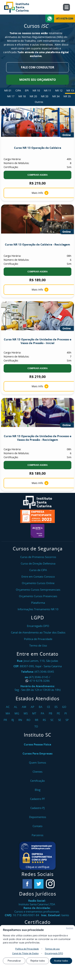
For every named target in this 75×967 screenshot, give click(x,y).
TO (36, 726)
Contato (37, 826)
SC (52, 720)
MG (17, 713)
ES (56, 707)
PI (66, 713)
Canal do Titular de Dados (25, 953)
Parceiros (37, 835)
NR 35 (67, 96)
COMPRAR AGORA (37, 175)
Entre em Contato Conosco (38, 576)
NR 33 (44, 96)
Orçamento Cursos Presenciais (38, 596)
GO (64, 707)
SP (68, 720)
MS (26, 713)
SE (60, 720)
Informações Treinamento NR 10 (38, 609)
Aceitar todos (61, 960)
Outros (39, 102)
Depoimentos (37, 817)
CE (49, 707)
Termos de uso (52, 948)
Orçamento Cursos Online (38, 583)
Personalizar (14, 960)
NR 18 (22, 96)
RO (29, 720)
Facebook (27, 884)
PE (59, 713)
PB (51, 713)
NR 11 (47, 90)
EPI (27, 90)
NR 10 (36, 90)
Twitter (39, 884)
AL (16, 707)
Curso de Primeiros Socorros (38, 557)
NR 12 (58, 90)
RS (45, 720)
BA (41, 707)
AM (24, 707)
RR (37, 720)
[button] (37, 855)
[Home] (20, 7)
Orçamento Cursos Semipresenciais (38, 589)
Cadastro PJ (37, 808)
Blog (37, 790)
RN (20, 720)
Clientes (37, 771)
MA (8, 713)
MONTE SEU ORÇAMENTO (37, 80)
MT (34, 713)
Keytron (69, 928)
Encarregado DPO (54, 953)
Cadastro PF (37, 799)
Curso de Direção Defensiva (38, 563)
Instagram (50, 884)
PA (43, 713)
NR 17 (10, 96)
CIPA (18, 90)
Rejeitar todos (37, 960)
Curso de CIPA (38, 570)
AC (8, 707)
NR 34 (56, 96)
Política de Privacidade (27, 948)
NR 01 (7, 90)
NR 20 (33, 96)
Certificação (37, 780)
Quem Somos (37, 762)
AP (33, 707)
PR (6, 720)
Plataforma (38, 602)
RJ (13, 720)
